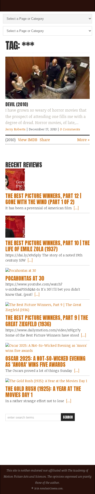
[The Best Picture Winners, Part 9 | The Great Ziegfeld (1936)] (47, 307)
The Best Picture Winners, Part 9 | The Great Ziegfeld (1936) (46, 321)
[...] (76, 208)
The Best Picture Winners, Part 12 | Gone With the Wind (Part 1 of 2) (43, 199)
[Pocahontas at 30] (47, 270)
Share (45, 139)
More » (83, 139)
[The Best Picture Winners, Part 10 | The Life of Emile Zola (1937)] (47, 227)
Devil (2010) (16, 104)
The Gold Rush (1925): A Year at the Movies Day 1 (43, 392)
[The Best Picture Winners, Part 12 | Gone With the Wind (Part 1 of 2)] (47, 179)
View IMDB (27, 139)
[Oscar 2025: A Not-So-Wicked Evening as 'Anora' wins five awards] (47, 348)
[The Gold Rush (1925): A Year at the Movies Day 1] (47, 380)
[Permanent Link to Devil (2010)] (47, 100)
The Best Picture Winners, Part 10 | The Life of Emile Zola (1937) (47, 246)
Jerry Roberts (15, 129)
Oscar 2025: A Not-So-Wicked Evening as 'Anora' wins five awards (45, 362)
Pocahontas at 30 (24, 278)
